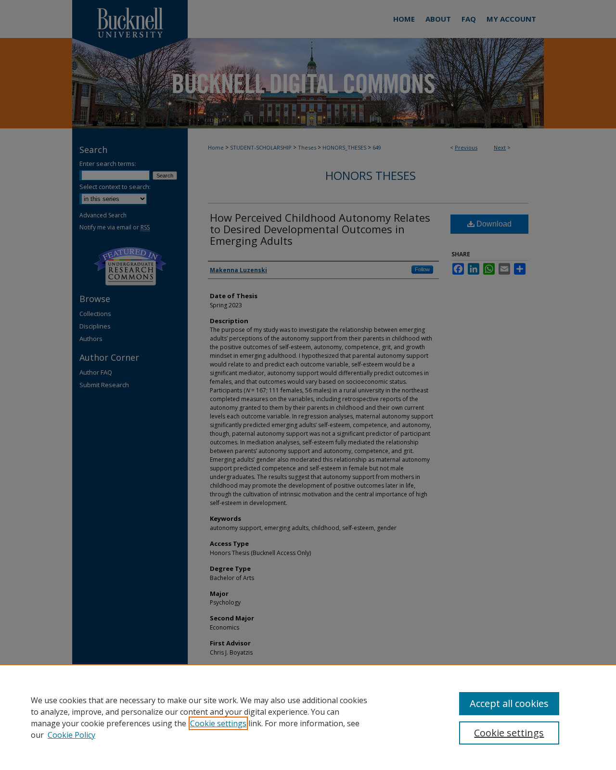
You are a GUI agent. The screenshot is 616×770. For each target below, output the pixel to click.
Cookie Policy (71, 735)
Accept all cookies (509, 703)
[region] (308, 717)
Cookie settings (218, 723)
